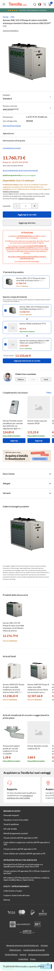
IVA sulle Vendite (10, 829)
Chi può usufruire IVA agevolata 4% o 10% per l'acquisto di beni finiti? (26, 872)
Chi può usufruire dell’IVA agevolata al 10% (20, 838)
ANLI (12, 17)
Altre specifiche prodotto (12, 126)
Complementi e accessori (12, 148)
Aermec (6, 17)
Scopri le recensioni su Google (33, 10)
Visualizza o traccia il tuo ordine (15, 820)
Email (46, 379)
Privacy (33, 959)
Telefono (20, 379)
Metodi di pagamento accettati (15, 833)
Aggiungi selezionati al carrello (27, 361)
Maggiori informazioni (11, 191)
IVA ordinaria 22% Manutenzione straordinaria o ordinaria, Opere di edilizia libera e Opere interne (26, 879)
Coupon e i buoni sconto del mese (16, 895)
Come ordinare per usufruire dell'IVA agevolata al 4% (24, 853)
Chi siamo (44, 945)
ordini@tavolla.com (27, 258)
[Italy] (39, 4)
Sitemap (6, 900)
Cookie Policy (23, 959)
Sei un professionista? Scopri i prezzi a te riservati (20, 170)
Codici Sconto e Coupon (12, 891)
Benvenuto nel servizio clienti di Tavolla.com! (22, 945)
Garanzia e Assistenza (10, 31)
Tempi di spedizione (11, 824)
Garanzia (23, 954)
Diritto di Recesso (11, 954)
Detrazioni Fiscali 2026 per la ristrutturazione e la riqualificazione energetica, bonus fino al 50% (23, 865)
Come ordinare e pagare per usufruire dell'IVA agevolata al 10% (26, 843)
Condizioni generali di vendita (34, 950)
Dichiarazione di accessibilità (38, 954)
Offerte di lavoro (15, 950)
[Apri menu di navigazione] (4, 4)
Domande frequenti (11, 815)
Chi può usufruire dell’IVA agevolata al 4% (19, 849)
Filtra (49, 392)
